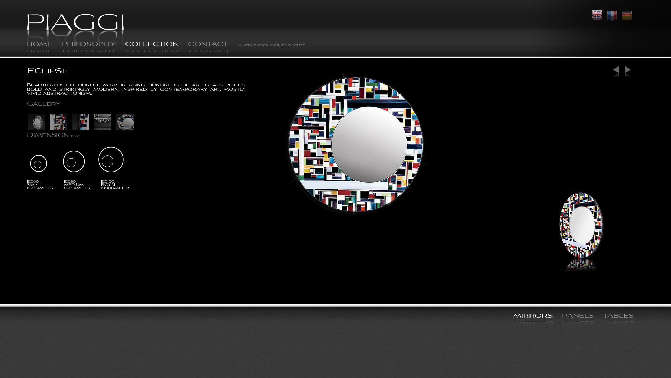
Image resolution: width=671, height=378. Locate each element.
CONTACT (208, 45)
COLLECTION (152, 45)
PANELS (578, 316)
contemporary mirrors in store (271, 45)
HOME (39, 45)
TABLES (618, 316)
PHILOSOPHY (89, 45)
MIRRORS (533, 316)
